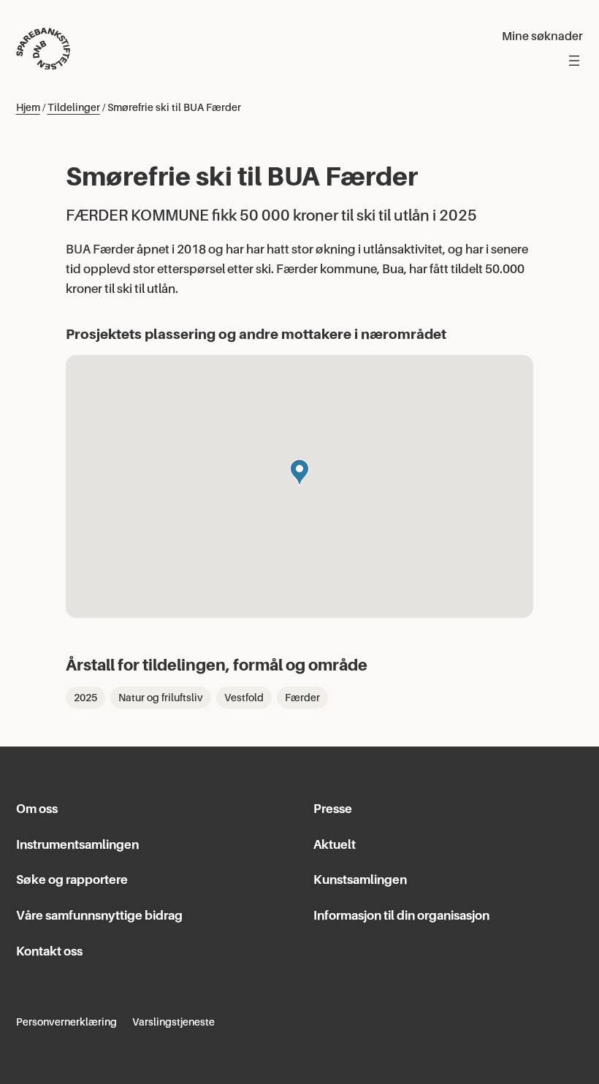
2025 (85, 697)
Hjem (28, 107)
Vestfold (244, 697)
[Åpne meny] (574, 60)
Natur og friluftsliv (160, 697)
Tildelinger (73, 107)
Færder (302, 697)
